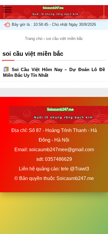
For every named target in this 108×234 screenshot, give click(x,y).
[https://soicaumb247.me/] (54, 16)
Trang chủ (33, 38)
